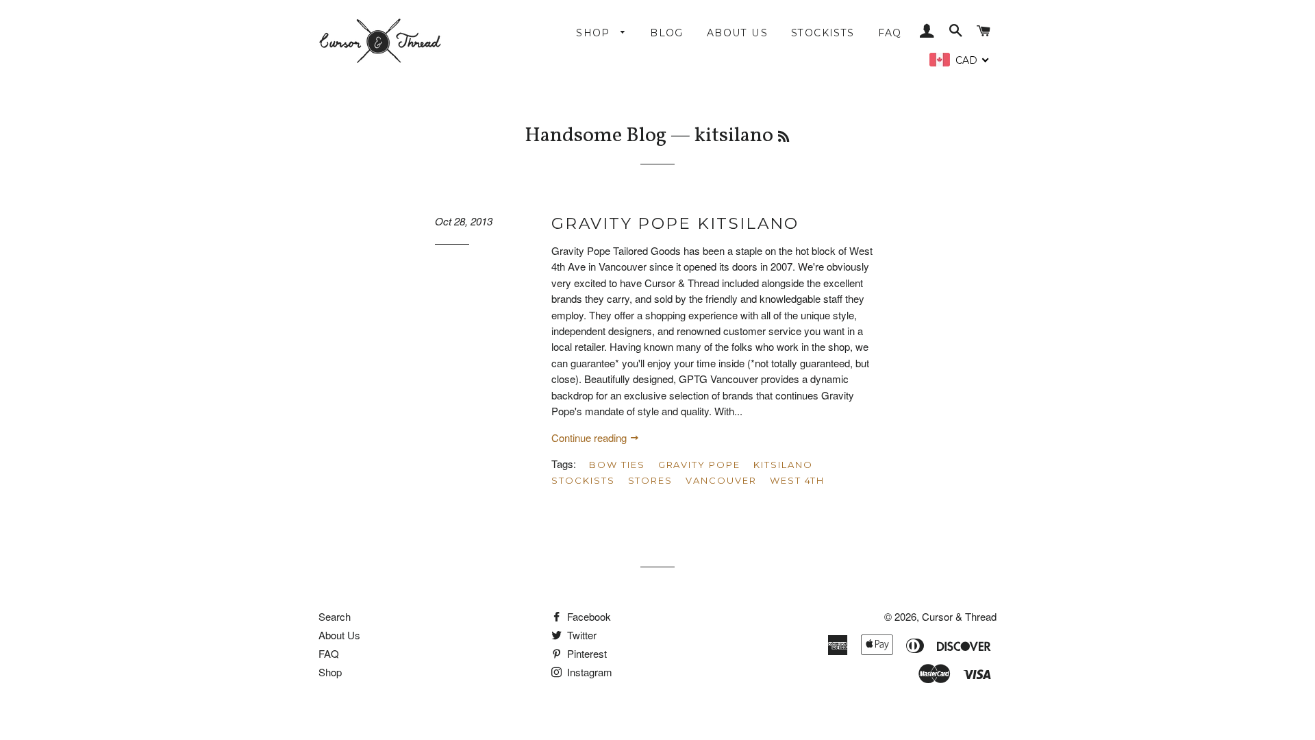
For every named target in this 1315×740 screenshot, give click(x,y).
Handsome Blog (595, 135)
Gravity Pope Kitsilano (675, 223)
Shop (595, 33)
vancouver (721, 480)
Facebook (587, 616)
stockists (583, 480)
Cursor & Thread (959, 616)
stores (650, 480)
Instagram (588, 672)
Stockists (823, 33)
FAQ (890, 33)
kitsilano (783, 464)
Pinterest (585, 653)
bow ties (617, 464)
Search (334, 616)
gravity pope (699, 464)
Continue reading (590, 437)
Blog (667, 33)
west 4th (797, 480)
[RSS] (783, 138)
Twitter (580, 635)
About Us (737, 33)
